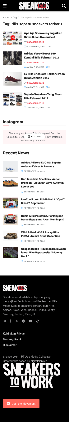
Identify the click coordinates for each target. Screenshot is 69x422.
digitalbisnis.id (39, 361)
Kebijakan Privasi (14, 333)
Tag (15, 17)
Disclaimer (9, 345)
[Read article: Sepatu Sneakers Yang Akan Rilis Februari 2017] (12, 99)
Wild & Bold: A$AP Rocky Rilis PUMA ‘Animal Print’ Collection (40, 234)
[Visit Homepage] (34, 6)
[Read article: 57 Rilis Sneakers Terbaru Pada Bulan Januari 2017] (12, 79)
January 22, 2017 (35, 107)
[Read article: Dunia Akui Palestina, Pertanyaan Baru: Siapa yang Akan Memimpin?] (10, 219)
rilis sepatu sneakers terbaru (35, 17)
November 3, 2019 (35, 46)
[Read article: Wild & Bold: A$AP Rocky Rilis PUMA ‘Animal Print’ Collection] (10, 236)
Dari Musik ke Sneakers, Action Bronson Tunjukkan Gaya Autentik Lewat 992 (42, 182)
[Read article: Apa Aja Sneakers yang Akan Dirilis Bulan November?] (12, 38)
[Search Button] (64, 5)
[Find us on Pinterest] (23, 321)
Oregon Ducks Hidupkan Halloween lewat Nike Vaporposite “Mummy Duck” (43, 252)
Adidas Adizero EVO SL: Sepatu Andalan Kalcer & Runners (41, 164)
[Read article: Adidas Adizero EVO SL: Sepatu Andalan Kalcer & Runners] (10, 166)
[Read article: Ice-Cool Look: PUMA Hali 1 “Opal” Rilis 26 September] (10, 203)
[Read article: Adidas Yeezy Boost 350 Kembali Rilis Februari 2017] (12, 58)
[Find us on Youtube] (30, 321)
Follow (35, 136)
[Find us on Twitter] (16, 321)
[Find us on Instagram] (4, 321)
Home (6, 17)
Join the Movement (23, 403)
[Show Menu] (5, 5)
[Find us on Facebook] (10, 321)
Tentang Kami (12, 339)
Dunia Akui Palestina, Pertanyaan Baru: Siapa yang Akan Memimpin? (43, 217)
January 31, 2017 (35, 67)
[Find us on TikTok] (37, 321)
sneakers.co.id (35, 42)
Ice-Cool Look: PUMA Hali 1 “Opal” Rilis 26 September (43, 201)
